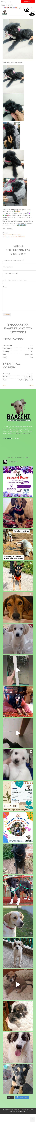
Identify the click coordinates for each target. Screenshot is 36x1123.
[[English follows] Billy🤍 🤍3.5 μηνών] (18, 953)
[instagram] (31, 8)
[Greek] (10, 8)
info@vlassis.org (7, 1)
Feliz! (4, 385)
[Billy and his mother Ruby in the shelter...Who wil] (18, 544)
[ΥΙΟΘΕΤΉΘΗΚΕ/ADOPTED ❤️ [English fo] (18, 513)
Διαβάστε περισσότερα (22, 433)
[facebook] (23, 8)
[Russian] (14, 8)
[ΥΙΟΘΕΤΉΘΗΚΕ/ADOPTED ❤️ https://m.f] (18, 984)
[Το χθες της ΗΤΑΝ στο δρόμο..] (18, 607)
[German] (8, 8)
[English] (5, 8)
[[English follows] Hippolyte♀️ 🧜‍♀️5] (18, 1079)
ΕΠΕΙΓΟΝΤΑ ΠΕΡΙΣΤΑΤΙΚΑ (28, 2)
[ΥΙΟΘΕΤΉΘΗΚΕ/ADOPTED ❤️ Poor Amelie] (18, 921)
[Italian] (12, 8)
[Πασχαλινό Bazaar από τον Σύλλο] (18, 481)
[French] (6, 8)
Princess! (31, 385)
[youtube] (27, 8)
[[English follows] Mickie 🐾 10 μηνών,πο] (18, 1047)
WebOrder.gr (22, 1111)
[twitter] (20, 8)
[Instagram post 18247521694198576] (18, 670)
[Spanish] (16, 8)
